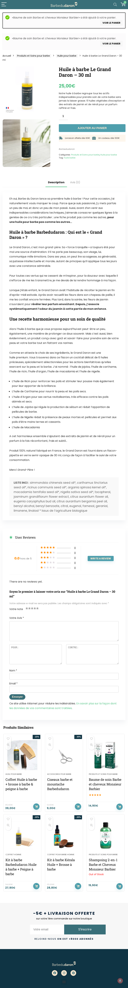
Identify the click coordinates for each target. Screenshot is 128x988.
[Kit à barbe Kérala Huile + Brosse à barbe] (64, 836)
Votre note (16, 609)
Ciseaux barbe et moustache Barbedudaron (59, 784)
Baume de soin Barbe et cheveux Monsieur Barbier (105, 784)
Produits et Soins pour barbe (33, 55)
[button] (64, 982)
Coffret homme (13, 854)
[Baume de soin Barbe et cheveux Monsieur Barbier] (105, 755)
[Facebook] (55, 973)
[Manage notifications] (120, 980)
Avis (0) (75, 182)
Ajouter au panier (92, 128)
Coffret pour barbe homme (60, 854)
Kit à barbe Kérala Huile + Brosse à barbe (61, 864)
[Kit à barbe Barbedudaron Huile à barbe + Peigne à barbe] (22, 836)
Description (56, 182)
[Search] (115, 4)
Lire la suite (119, 886)
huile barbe (69, 157)
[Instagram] (64, 973)
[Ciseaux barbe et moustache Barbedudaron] (64, 755)
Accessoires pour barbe (59, 774)
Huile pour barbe (66, 55)
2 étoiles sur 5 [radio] (28, 608)
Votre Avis (16, 618)
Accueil (6, 55)
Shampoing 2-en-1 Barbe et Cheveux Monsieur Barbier (103, 864)
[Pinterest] (73, 973)
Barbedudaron (67, 149)
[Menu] (4, 4)
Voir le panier (111, 22)
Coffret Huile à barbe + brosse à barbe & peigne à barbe (21, 784)
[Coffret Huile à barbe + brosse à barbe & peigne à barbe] (22, 755)
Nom (13, 670)
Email (13, 683)
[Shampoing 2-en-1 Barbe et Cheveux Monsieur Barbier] (105, 836)
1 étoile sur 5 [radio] (27, 608)
